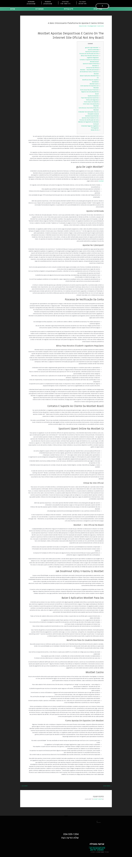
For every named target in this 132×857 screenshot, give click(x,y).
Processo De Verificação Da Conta (89, 53)
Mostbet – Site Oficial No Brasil (89, 70)
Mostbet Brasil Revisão (92, 116)
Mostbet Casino (94, 84)
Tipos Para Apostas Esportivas (90, 98)
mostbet (101, 181)
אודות (12, 9)
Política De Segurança (92, 100)
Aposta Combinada (93, 50)
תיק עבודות (68, 9)
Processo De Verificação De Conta (89, 120)
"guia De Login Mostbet (92, 47)
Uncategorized (91, 26)
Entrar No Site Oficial (92, 68)
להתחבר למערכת (98, 799)
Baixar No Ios (95, 130)
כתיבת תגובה (100, 26)
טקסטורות (39, 9)
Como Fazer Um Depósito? (91, 102)
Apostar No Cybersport (92, 51)
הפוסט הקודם (107, 786)
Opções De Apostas (93, 96)
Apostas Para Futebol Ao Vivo (90, 118)
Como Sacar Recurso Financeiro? (89, 90)
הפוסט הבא (24, 786)
